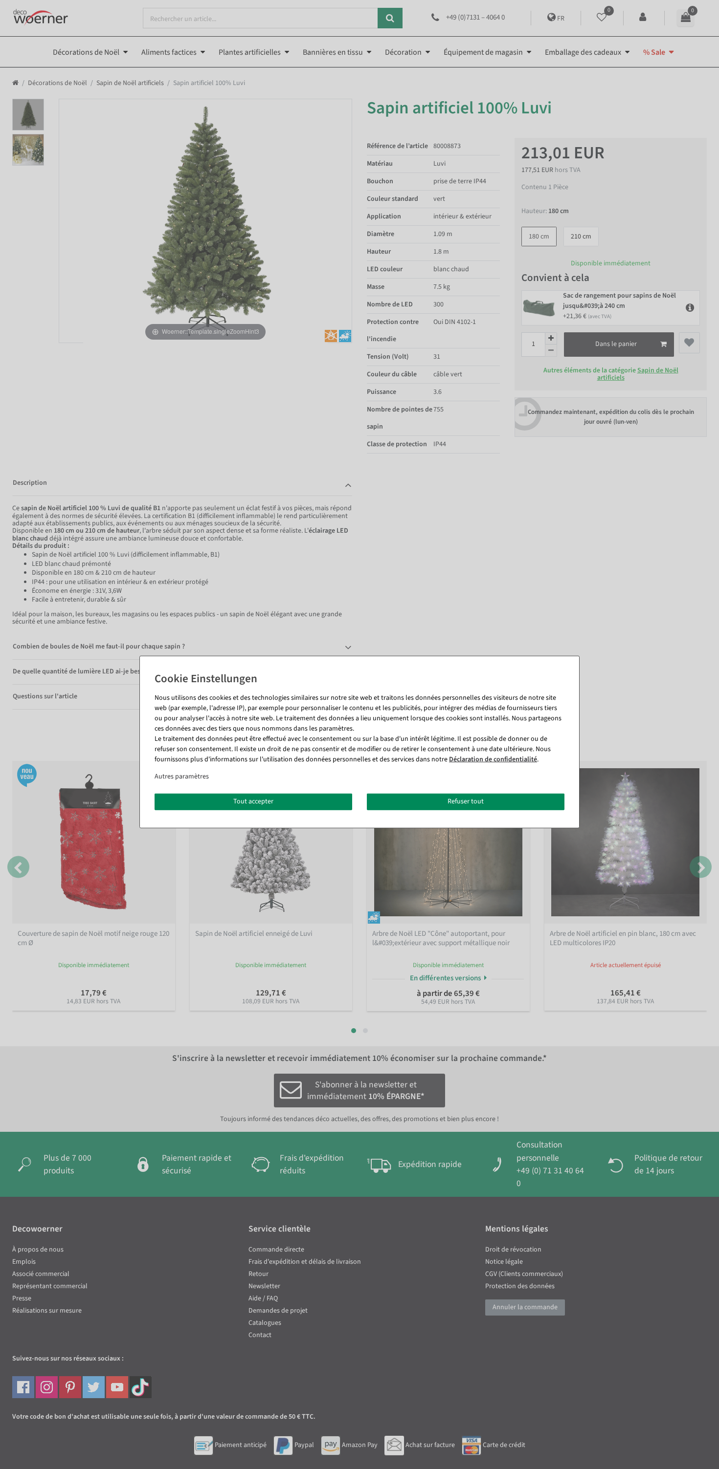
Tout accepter (253, 801)
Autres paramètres (182, 776)
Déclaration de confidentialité (493, 759)
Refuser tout (466, 801)
